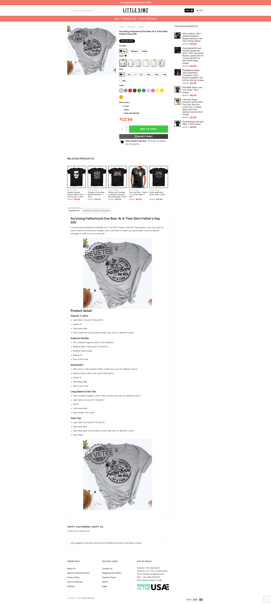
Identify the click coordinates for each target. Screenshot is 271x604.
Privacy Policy (73, 577)
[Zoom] (70, 72)
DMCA (105, 582)
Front (126, 106)
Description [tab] (74, 211)
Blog (134, 19)
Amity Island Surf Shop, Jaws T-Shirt (157, 193)
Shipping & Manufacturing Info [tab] (96, 211)
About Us (71, 568)
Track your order (147, 19)
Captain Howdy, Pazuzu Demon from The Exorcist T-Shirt (75, 194)
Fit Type (123, 46)
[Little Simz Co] (135, 11)
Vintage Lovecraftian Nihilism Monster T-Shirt (96, 194)
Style (122, 56)
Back (126, 110)
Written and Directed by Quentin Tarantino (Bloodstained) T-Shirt (117, 194)
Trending (125, 19)
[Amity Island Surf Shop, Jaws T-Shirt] (159, 177)
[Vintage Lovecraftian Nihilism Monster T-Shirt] (97, 177)
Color (122, 85)
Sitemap (71, 586)
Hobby (141, 27)
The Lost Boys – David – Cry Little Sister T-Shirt (138, 194)
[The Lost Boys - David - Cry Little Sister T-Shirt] (138, 177)
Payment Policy (109, 577)
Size (121, 69)
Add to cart (148, 129)
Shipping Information (111, 573)
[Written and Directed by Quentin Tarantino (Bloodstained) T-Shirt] (118, 177)
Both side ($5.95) (131, 113)
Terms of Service (74, 582)
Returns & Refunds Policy (78, 573)
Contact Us (107, 568)
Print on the (124, 102)
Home (116, 19)
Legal (104, 586)
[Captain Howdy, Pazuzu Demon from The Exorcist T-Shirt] (76, 177)
